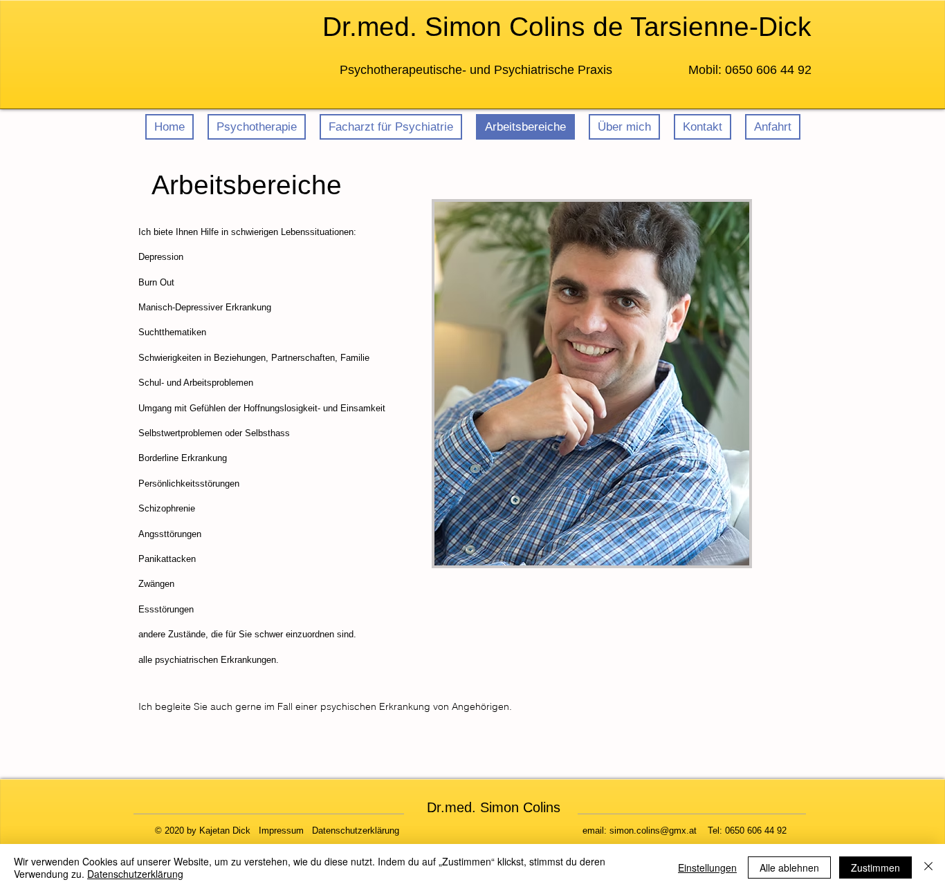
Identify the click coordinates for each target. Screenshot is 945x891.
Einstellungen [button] (707, 867)
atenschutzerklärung (358, 830)
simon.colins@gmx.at (653, 830)
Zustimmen (875, 867)
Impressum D (288, 830)
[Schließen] (928, 867)
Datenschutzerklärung (135, 874)
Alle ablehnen (789, 867)
